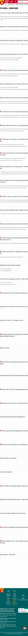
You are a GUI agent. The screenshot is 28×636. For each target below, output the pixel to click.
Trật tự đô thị (11, 4)
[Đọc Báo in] (16, 1)
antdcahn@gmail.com (23, 599)
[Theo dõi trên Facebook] (10, 1)
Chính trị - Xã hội (19, 4)
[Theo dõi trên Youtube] (11, 1)
